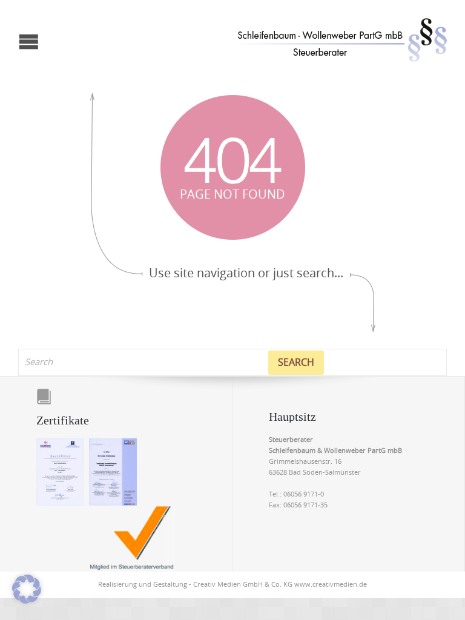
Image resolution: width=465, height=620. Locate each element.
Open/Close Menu (10, 18)
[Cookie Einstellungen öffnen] (26, 601)
